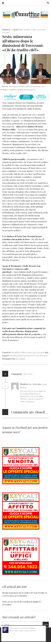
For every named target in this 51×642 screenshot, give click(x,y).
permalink (20, 358)
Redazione (6, 29)
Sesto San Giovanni (35, 352)
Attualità (27, 29)
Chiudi (44, 627)
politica (21, 355)
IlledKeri (24, 384)
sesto (27, 355)
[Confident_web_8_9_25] (25, 99)
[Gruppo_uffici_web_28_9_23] (20, 574)
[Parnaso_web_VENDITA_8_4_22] (20, 483)
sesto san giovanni (39, 355)
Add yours (27, 374)
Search (47, 3)
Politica (34, 29)
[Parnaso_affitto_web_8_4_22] (20, 529)
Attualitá (13, 355)
